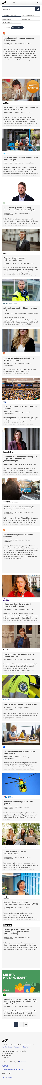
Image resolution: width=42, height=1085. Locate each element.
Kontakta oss (23, 1062)
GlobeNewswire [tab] (26, 19)
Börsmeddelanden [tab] (28, 15)
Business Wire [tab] (6, 19)
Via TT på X (5, 1066)
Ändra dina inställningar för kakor (12, 1069)
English (10, 1077)
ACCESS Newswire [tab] (7, 22)
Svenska (4, 1077)
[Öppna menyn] (14, 2)
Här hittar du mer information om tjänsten (15, 1047)
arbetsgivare (16, 28)
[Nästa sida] (21, 1024)
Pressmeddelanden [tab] (9, 15)
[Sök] (37, 8)
